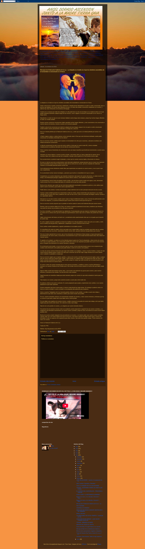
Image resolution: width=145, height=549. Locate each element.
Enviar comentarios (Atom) (53, 384)
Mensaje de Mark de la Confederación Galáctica (88, 529)
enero (78, 539)
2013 (77, 453)
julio (78, 467)
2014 (77, 450)
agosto (78, 465)
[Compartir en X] (62, 331)
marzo (78, 476)
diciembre (79, 457)
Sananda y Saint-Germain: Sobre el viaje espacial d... (89, 536)
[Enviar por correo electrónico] (58, 331)
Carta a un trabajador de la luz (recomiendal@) (87, 485)
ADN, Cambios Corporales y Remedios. (86, 483)
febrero (79, 478)
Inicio (74, 381)
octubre (79, 461)
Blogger (99, 544)
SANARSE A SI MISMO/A (82, 508)
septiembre (80, 463)
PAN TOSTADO (80, 505)
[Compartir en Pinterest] (65, 331)
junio (78, 469)
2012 (77, 455)
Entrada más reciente (47, 381)
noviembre (79, 459)
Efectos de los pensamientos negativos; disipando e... (89, 531)
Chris (52, 446)
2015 (77, 448)
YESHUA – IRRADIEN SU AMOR (84, 522)
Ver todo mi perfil (53, 448)
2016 (77, 446)
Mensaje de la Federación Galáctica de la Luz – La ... (89, 503)
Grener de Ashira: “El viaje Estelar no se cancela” (88, 526)
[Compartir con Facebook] (63, 331)
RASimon (84, 544)
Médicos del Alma (80, 513)
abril (78, 474)
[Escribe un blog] (60, 331)
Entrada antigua (99, 381)
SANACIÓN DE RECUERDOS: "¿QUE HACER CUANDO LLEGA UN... (87, 519)
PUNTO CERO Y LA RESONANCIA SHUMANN (88, 494)
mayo (78, 471)
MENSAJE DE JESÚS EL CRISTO (85, 524)
